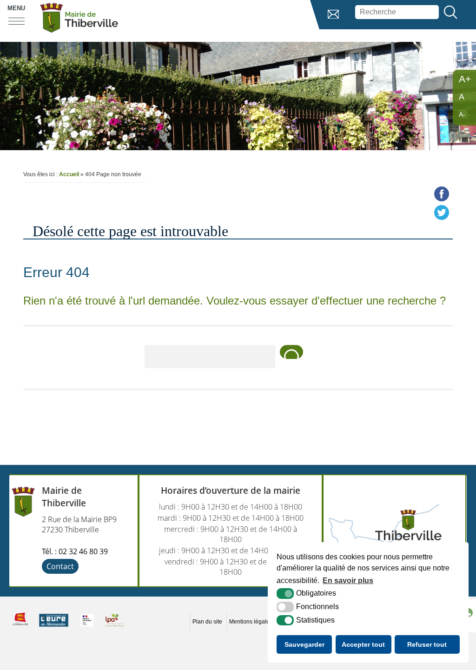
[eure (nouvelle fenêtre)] (53, 627)
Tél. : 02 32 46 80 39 (75, 551)
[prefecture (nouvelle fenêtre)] (87, 627)
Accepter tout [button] (363, 644)
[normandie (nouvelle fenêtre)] (20, 627)
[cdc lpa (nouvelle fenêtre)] (115, 627)
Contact (60, 566)
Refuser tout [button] (427, 644)
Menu (16, 8)
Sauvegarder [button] (304, 644)
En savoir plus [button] (348, 580)
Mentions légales (250, 621)
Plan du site (207, 621)
